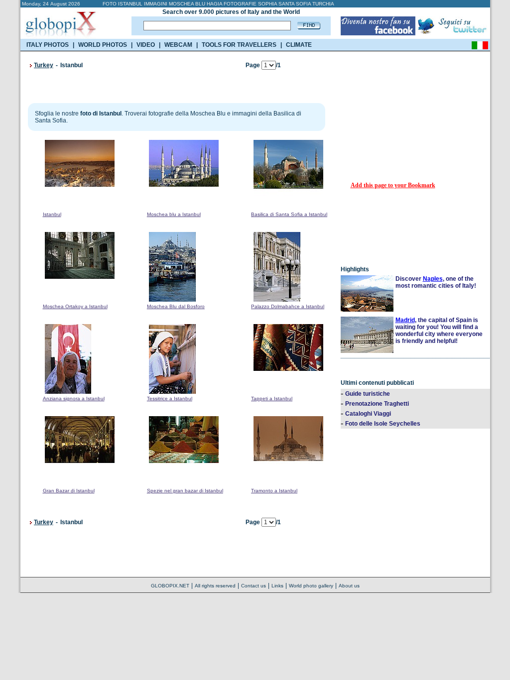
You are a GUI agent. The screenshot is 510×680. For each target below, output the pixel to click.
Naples (433, 278)
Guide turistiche (367, 393)
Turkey (43, 65)
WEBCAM (178, 44)
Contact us (253, 585)
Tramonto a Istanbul (274, 490)
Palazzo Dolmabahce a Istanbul (287, 306)
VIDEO (145, 44)
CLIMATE (299, 44)
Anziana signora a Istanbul (74, 398)
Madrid (405, 320)
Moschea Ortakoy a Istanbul (75, 306)
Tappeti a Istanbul (271, 398)
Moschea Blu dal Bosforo (176, 306)
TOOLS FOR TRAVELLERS (239, 44)
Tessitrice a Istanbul (169, 398)
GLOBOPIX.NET (170, 585)
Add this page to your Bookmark (393, 185)
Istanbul (52, 214)
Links (277, 585)
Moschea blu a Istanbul (174, 214)
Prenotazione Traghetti (377, 403)
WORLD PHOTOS (102, 44)
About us (349, 585)
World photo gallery (311, 585)
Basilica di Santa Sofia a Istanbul (289, 214)
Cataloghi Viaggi (368, 413)
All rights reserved (215, 585)
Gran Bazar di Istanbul (69, 490)
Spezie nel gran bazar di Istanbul (185, 490)
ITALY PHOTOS (47, 44)
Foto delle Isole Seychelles (382, 423)
